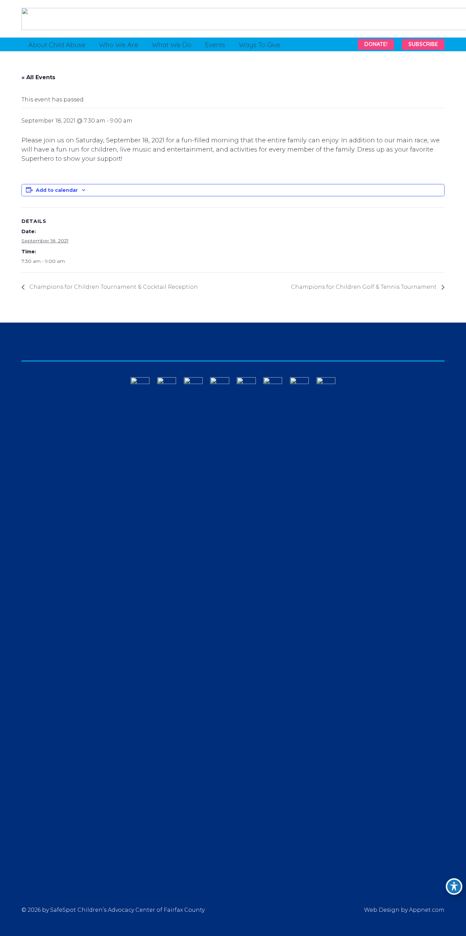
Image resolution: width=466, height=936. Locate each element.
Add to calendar (57, 190)
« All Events (38, 77)
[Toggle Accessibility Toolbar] (454, 886)
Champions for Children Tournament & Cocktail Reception (113, 287)
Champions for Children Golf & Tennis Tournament (364, 287)
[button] (91, 44)
